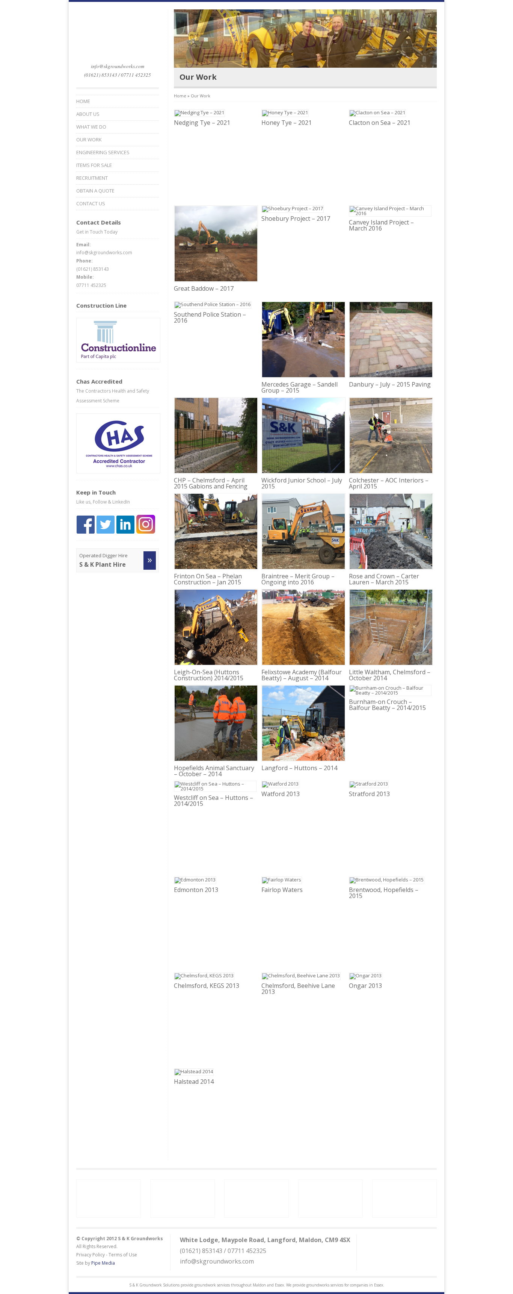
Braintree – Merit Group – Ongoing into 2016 (298, 579)
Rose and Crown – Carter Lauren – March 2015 (384, 579)
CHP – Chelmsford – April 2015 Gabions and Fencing (210, 483)
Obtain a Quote (95, 190)
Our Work (89, 139)
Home (83, 101)
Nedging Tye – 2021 (202, 122)
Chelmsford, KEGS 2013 (206, 985)
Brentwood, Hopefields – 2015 (383, 893)
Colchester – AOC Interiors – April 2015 (389, 483)
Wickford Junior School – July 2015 (301, 483)
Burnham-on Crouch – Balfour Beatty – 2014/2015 (387, 705)
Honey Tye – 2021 (286, 122)
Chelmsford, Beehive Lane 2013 (298, 988)
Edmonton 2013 (196, 890)
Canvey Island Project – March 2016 (381, 225)
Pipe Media (103, 1263)
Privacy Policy (90, 1255)
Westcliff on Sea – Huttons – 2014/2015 (213, 800)
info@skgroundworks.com (117, 66)
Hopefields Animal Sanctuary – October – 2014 (214, 771)
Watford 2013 (280, 794)
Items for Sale (94, 165)
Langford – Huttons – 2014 (299, 768)
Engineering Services (103, 152)
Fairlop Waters (282, 890)
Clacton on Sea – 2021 (379, 122)
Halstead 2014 (194, 1081)
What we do (91, 126)
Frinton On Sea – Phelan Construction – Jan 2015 (208, 579)
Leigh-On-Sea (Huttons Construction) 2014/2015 (208, 675)
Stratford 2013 (369, 794)
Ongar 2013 (365, 985)
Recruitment (92, 178)
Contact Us (90, 203)
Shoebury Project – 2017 (295, 218)
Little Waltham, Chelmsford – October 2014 (389, 675)
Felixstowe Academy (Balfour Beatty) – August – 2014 (301, 675)
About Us (88, 114)
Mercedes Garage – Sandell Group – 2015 (299, 387)
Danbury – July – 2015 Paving (390, 384)
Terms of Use (123, 1255)
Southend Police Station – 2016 (210, 317)
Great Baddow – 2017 (204, 288)
